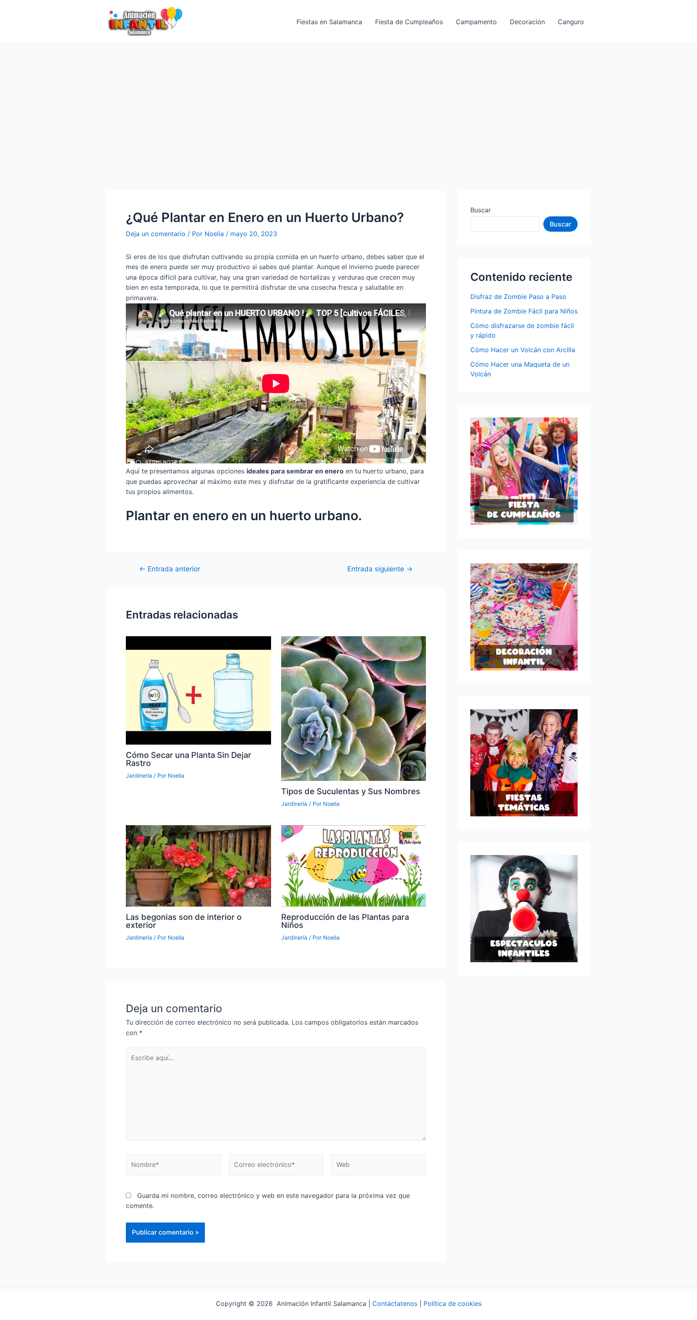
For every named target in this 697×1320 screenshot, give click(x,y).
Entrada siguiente (380, 568)
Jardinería (139, 775)
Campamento (476, 22)
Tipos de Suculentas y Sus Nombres (350, 791)
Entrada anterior (169, 568)
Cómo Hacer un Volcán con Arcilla (522, 350)
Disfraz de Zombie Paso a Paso (518, 297)
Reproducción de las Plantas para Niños (345, 921)
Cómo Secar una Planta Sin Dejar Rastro (188, 759)
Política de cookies (453, 1303)
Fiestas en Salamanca (329, 22)
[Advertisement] (348, 104)
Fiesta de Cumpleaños (409, 22)
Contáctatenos (394, 1303)
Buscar (480, 210)
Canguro (571, 22)
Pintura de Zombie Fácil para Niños (524, 311)
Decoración (527, 22)
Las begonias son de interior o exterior (184, 921)
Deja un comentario (156, 234)
